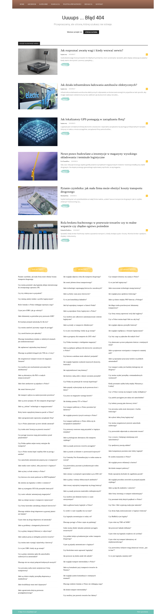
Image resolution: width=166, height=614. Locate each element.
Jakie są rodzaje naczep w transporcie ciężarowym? (35, 500)
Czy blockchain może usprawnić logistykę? (78, 550)
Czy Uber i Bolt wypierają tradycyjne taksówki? (125, 505)
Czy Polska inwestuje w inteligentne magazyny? (79, 342)
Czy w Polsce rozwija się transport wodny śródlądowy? (127, 392)
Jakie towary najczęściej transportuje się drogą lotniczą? (82, 485)
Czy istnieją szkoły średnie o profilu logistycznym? (35, 299)
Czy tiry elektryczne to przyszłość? (30, 293)
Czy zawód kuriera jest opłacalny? (30, 333)
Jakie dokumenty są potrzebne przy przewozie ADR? (36, 316)
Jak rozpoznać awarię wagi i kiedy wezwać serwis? (92, 50)
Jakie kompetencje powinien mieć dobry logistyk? (126, 451)
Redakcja (88, 4)
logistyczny (64, 54)
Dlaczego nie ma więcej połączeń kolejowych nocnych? (37, 562)
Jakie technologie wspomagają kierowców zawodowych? (82, 288)
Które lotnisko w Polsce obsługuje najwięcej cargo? (35, 305)
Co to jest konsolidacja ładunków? (75, 300)
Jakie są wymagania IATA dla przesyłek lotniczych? (35, 488)
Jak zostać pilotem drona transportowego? (77, 282)
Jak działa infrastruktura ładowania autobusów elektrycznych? (99, 84)
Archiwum (32, 4)
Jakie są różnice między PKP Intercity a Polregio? (126, 300)
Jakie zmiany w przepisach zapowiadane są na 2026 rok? (82, 474)
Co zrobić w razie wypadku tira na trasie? (77, 511)
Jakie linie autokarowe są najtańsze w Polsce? (33, 384)
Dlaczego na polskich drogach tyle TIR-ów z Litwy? (36, 353)
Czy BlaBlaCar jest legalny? (118, 516)
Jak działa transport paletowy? (119, 468)
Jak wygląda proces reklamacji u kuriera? (123, 462)
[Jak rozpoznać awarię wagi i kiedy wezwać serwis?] (37, 62)
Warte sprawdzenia (142, 612)
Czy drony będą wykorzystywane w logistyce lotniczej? (128, 511)
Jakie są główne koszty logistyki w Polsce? (78, 505)
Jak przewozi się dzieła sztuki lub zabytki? (77, 556)
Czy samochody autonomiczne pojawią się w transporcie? (37, 460)
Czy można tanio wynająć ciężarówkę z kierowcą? (35, 543)
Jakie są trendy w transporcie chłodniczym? (78, 325)
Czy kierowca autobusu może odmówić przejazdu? (80, 356)
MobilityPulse (64, 195)
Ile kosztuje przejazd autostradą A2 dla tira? (33, 322)
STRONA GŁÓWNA (91, 32)
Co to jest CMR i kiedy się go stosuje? (31, 548)
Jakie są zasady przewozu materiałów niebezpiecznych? (82, 491)
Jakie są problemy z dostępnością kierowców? (33, 525)
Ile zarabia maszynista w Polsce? (120, 457)
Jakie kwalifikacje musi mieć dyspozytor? (32, 585)
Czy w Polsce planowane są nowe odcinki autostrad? (36, 424)
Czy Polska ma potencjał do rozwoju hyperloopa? (80, 382)
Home (22, 4)
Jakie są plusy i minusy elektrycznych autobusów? (80, 480)
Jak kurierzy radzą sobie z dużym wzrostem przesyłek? (82, 376)
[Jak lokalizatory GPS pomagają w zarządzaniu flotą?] (37, 131)
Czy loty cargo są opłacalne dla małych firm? (124, 336)
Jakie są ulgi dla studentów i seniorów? (122, 488)
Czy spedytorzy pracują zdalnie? (120, 445)
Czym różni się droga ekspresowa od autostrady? (35, 520)
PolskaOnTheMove (66, 230)
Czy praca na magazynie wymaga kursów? (77, 396)
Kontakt (99, 4)
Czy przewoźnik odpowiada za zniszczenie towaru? (126, 431)
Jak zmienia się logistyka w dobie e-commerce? (34, 483)
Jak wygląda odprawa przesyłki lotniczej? (123, 325)
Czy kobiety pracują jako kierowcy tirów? (123, 403)
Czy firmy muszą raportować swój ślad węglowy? (126, 314)
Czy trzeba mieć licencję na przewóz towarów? (34, 429)
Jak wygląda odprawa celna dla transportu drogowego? (82, 277)
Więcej (65, 65)
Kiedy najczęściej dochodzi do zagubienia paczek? (126, 474)
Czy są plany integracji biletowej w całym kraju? (35, 531)
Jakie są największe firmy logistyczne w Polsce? (79, 311)
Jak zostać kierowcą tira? (26, 389)
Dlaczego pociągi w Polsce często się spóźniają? (79, 522)
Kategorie (43, 4)
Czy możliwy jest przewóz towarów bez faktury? (80, 595)
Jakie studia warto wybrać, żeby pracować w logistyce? (37, 466)
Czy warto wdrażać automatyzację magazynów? (34, 494)
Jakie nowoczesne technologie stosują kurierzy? (125, 288)
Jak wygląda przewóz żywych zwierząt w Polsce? (80, 415)
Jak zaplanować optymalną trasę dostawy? (32, 347)
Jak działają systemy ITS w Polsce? (75, 401)
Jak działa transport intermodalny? (75, 590)
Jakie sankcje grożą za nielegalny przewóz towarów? (36, 537)
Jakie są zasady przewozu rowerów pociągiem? (79, 446)
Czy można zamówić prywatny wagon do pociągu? (35, 328)
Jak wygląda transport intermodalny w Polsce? (79, 562)
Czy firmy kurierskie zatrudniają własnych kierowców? (37, 506)
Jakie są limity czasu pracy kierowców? (76, 294)
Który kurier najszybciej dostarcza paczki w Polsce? (36, 412)
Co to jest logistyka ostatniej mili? (120, 556)
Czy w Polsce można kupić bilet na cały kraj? (124, 319)
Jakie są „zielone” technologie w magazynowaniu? (35, 406)
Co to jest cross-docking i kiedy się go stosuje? (79, 331)
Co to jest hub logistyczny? (118, 282)
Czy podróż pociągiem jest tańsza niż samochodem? (126, 398)
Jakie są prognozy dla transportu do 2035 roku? (79, 336)
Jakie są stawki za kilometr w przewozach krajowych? (81, 452)
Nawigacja (55, 4)
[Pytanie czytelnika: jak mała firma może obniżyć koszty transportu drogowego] (37, 200)
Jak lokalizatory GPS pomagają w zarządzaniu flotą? (93, 119)
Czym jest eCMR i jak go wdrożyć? (30, 310)
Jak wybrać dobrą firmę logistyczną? (121, 417)
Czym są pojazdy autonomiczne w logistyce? (78, 544)
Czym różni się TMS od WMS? (119, 522)
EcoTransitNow (65, 161)
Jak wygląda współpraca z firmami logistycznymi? (126, 331)
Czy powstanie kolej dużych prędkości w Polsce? (125, 499)
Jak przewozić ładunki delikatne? (120, 528)
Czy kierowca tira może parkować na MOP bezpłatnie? (37, 477)
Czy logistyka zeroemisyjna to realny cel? (77, 516)
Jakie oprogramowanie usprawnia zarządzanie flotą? (36, 418)
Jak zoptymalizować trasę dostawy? (75, 370)
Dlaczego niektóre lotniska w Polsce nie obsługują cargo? (83, 584)
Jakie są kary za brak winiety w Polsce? (31, 471)
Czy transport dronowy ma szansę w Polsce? (124, 277)
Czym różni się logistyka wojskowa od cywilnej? (125, 534)
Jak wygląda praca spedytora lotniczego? (122, 294)
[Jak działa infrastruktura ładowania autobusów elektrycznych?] (37, 96)
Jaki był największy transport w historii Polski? (79, 305)
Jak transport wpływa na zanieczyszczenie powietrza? (36, 395)
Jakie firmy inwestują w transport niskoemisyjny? (126, 494)
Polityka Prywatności (72, 4)
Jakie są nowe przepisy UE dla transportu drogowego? (36, 401)
